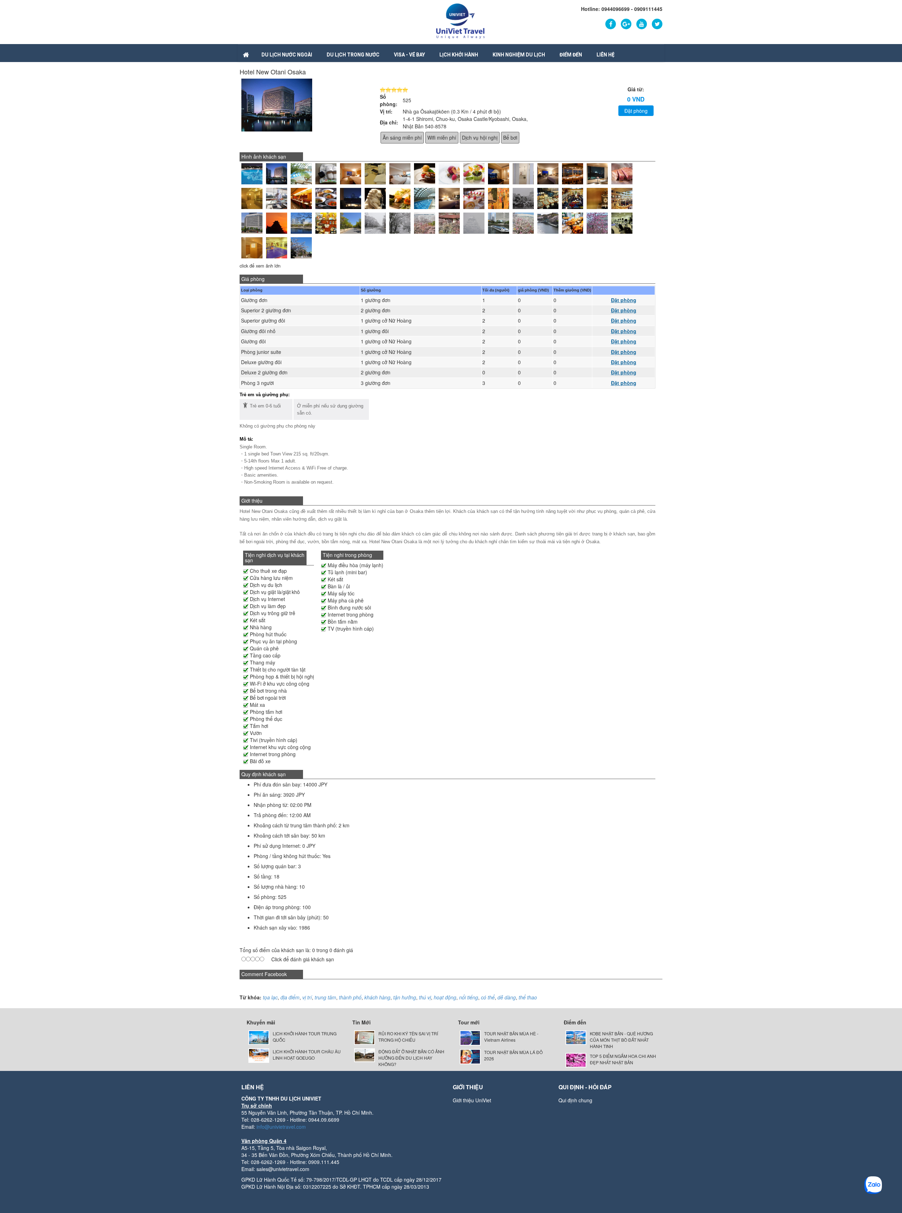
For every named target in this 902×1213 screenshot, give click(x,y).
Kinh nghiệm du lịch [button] (519, 54)
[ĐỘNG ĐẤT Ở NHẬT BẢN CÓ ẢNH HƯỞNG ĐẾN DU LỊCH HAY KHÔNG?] (364, 1055)
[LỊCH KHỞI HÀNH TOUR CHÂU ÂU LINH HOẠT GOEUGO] (258, 1055)
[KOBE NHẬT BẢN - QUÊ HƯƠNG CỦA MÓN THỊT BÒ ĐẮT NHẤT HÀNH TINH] (576, 1037)
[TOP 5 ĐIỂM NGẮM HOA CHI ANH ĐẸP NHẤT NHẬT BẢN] (576, 1059)
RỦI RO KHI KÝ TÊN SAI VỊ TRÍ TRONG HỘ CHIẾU (408, 1036)
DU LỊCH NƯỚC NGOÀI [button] (286, 54)
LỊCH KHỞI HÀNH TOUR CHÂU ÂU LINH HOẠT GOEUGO (307, 1054)
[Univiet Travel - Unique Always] (460, 20)
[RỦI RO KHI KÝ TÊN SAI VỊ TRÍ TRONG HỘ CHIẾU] (364, 1037)
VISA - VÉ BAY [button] (409, 54)
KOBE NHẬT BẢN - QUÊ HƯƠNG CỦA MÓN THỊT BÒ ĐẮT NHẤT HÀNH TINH (621, 1039)
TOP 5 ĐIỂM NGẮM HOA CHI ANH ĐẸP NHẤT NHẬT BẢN (623, 1059)
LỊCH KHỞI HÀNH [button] (458, 54)
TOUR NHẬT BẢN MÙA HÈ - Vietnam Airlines (511, 1036)
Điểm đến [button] (571, 54)
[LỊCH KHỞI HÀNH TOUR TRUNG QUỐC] (258, 1037)
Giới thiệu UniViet (472, 1100)
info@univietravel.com (281, 1126)
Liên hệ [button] (605, 54)
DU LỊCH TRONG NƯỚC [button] (353, 54)
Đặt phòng (636, 110)
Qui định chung (575, 1100)
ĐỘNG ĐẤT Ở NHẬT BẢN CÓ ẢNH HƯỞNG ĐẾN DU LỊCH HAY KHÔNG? (411, 1057)
